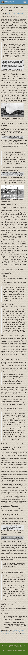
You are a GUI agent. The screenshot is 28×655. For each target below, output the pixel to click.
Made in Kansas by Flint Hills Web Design (13, 650)
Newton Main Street (14, 632)
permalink (24, 633)
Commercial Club (16, 630)
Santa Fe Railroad (10, 633)
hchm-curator (20, 13)
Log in (24, 650)
